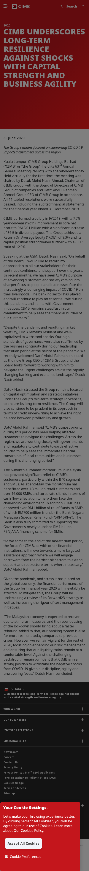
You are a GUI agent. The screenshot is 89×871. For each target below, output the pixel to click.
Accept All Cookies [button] (23, 843)
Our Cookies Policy (28, 830)
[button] (23, 856)
